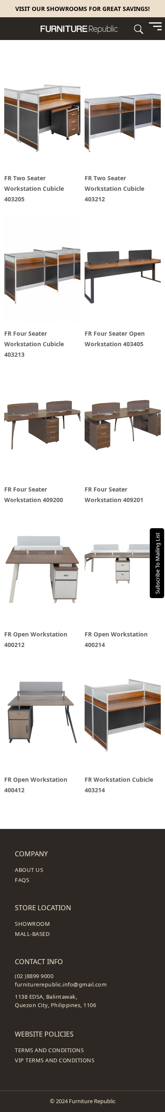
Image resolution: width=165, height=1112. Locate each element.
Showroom (32, 924)
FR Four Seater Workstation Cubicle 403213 (34, 343)
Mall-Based (32, 934)
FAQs (22, 880)
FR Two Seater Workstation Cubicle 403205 (34, 188)
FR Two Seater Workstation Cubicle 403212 (114, 188)
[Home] (83, 29)
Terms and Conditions (49, 1050)
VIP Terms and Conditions (54, 1060)
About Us (29, 870)
